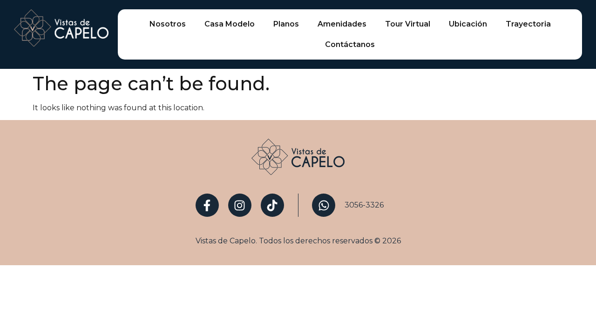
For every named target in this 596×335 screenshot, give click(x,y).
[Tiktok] (272, 205)
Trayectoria (528, 24)
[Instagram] (239, 205)
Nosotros (167, 24)
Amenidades (342, 24)
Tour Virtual (407, 24)
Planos (286, 24)
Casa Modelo (229, 24)
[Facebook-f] (207, 205)
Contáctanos (350, 44)
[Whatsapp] (323, 205)
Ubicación (468, 24)
